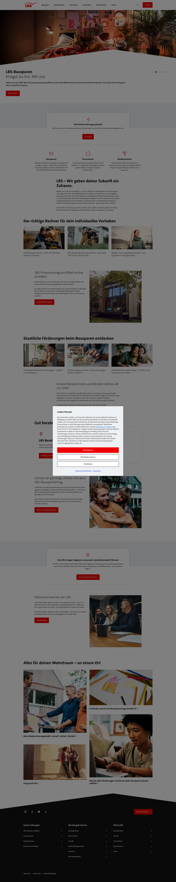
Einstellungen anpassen (88, 457)
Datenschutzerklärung (83, 471)
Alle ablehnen (88, 464)
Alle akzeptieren (88, 450)
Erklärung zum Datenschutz (105, 427)
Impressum (97, 471)
